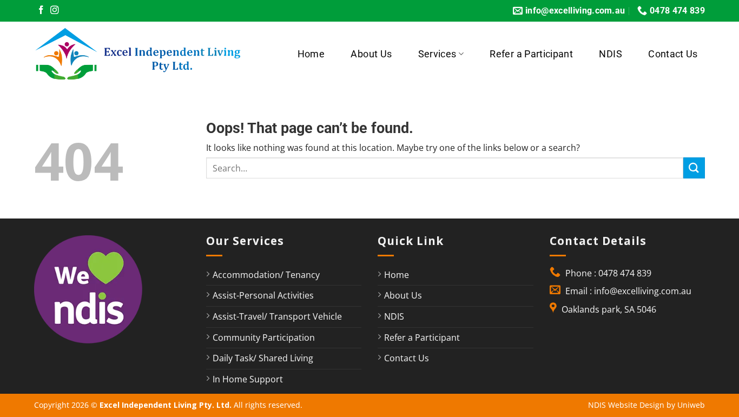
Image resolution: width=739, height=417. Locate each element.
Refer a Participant (531, 54)
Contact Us (673, 54)
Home (311, 54)
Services (437, 54)
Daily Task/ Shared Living (263, 358)
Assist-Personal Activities (263, 295)
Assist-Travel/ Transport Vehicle (277, 316)
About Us (371, 54)
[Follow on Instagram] (54, 10)
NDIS (610, 54)
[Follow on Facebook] (41, 10)
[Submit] (694, 167)
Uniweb (691, 405)
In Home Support (248, 379)
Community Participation (264, 337)
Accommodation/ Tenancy (266, 275)
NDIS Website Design (626, 405)
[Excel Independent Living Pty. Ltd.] (144, 54)
